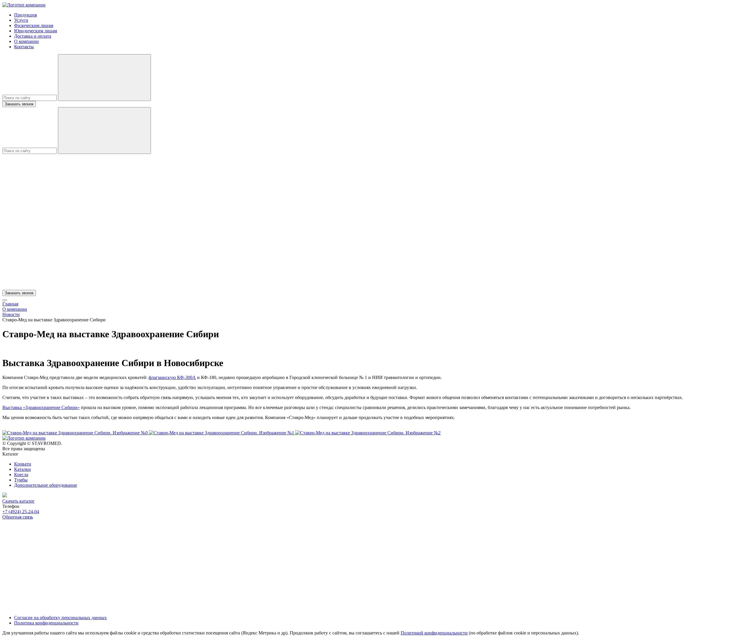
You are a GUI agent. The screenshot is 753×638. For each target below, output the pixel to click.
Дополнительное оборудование (45, 485)
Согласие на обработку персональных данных (60, 617)
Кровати (22, 463)
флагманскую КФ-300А (172, 377)
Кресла (21, 474)
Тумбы (21, 479)
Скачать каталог (18, 501)
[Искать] (104, 77)
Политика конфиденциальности (46, 622)
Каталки (22, 469)
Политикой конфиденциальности (434, 632)
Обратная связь (17, 516)
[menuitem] (25, 14)
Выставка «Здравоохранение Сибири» (41, 407)
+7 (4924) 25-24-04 (20, 511)
